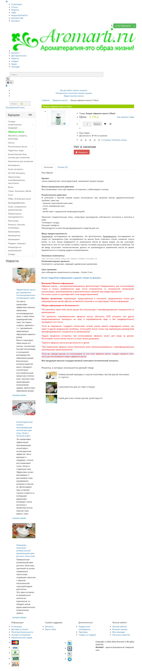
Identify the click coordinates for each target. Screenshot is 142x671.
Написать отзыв (119, 139)
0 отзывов (106, 139)
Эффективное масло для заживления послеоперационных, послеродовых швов (26, 293)
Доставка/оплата (18, 55)
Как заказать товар (125, 116)
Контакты (15, 20)
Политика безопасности (22, 632)
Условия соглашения (20, 634)
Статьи (14, 7)
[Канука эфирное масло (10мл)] (58, 118)
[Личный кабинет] (6, 85)
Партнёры (83, 632)
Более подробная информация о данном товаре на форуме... (72, 277)
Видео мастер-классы (74, 95)
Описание (48, 167)
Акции (14, 63)
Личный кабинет (119, 626)
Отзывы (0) (63, 167)
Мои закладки (118, 632)
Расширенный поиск (15, 107)
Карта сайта (50, 629)
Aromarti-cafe (17, 18)
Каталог (14, 52)
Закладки (15, 66)
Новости (15, 58)
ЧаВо (13, 12)
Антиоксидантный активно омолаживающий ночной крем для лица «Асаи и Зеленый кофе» (24, 428)
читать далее (19, 395)
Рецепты (15, 9)
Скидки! (14, 61)
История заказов (119, 629)
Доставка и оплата (19, 629)
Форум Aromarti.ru (19, 15)
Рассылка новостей (121, 634)
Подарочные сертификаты (85, 628)
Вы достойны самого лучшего (73, 90)
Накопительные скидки (21, 637)
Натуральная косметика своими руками (74, 93)
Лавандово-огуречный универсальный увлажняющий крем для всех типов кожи (25, 550)
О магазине (16, 4)
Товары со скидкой (87, 634)
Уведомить (83, 152)
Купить (97, 123)
